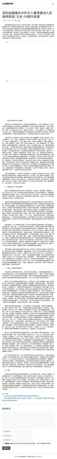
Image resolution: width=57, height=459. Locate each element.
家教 (15, 276)
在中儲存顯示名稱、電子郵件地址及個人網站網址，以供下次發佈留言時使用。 (28, 443)
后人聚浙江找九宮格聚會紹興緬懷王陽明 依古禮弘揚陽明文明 (21, 396)
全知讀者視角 (7, 4)
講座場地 (39, 215)
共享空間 (50, 346)
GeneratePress (38, 456)
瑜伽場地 (32, 34)
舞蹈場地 (51, 340)
